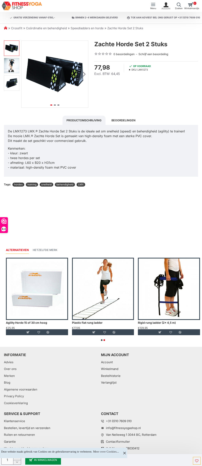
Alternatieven (17, 250)
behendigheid (64, 184)
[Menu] (153, 6)
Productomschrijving (84, 120)
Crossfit (16, 28)
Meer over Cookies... (106, 451)
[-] (17, 462)
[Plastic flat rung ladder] (103, 288)
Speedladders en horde (87, 28)
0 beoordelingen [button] (124, 54)
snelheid (46, 184)
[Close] (124, 453)
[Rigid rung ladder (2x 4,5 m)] (169, 288)
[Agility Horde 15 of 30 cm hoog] (37, 288)
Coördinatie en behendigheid (46, 28)
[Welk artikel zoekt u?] (178, 6)
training (31, 184)
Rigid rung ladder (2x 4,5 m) (157, 322)
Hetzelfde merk (45, 250)
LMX (81, 184)
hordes (18, 184)
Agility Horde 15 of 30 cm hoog (26, 322)
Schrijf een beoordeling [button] (153, 54)
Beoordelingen (123, 120)
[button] (25, 74)
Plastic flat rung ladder (87, 322)
